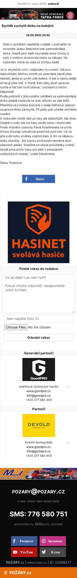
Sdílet (40, 179)
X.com (55, 552)
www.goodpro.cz (38, 391)
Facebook (26, 541)
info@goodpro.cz (39, 395)
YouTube (26, 552)
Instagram (55, 541)
